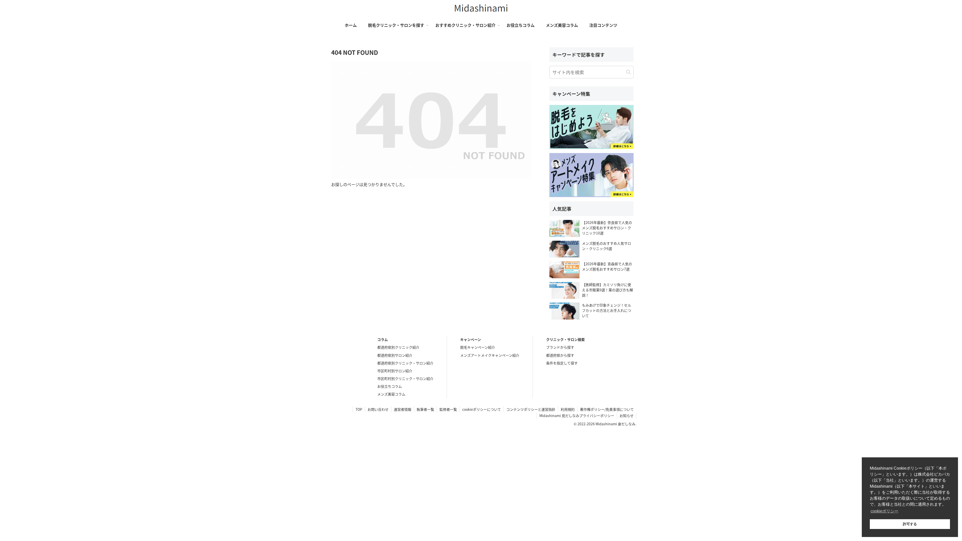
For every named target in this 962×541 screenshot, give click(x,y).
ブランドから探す (560, 347)
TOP (358, 409)
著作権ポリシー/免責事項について (607, 409)
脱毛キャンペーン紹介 (477, 347)
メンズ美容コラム (391, 393)
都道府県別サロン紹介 (394, 355)
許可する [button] (910, 524)
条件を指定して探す (562, 362)
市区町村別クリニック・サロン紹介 (405, 378)
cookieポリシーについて (481, 409)
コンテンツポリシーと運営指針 (530, 409)
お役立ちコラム (389, 386)
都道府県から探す (560, 355)
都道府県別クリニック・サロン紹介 (405, 362)
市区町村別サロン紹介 (394, 370)
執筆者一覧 (425, 409)
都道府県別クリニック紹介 (398, 347)
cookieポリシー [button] (884, 511)
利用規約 (568, 409)
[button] (628, 72)
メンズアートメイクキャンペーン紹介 (489, 355)
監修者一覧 (448, 409)
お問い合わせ (378, 409)
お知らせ (627, 415)
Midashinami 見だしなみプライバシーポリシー (576, 415)
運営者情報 (402, 409)
